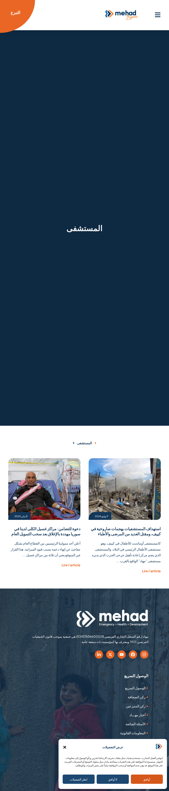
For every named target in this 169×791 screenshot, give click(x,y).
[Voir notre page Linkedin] (99, 654)
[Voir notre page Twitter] (110, 654)
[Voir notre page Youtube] (121, 654)
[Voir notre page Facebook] (133, 654)
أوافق (146, 779)
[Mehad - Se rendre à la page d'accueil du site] (112, 618)
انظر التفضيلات (78, 779)
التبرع (15, 12)
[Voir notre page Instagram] (144, 654)
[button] (65, 747)
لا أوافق (112, 779)
